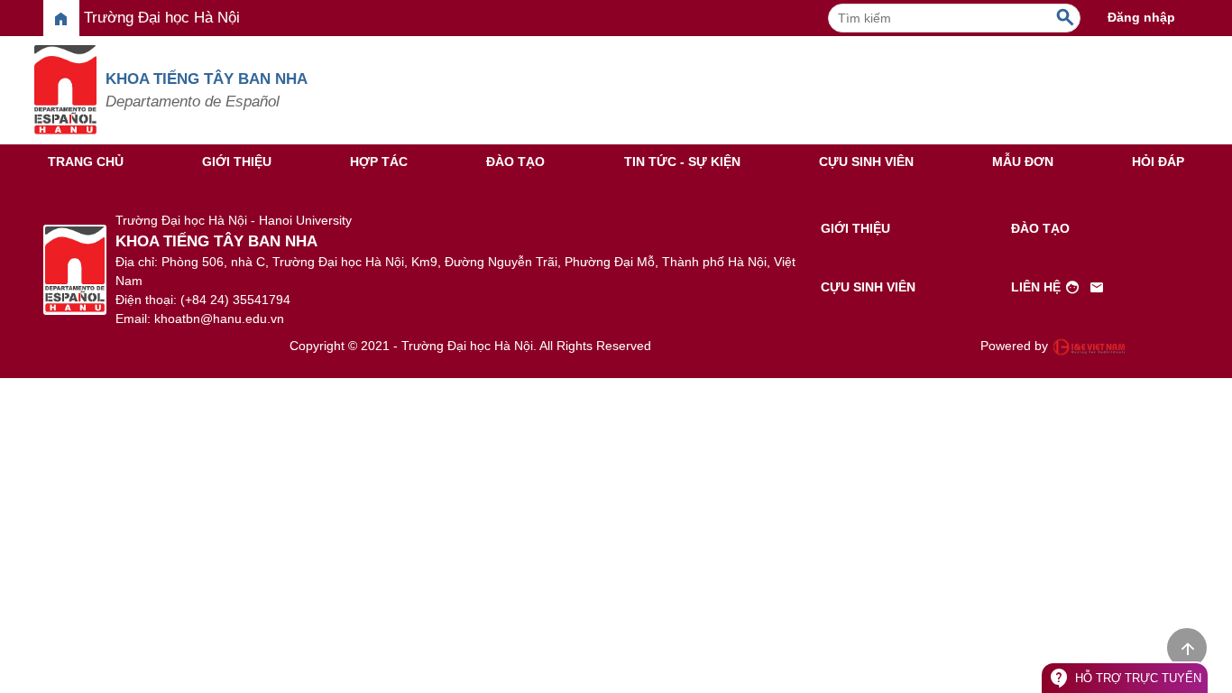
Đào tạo (515, 161)
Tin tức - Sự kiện (682, 161)
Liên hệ (1058, 288)
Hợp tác (379, 161)
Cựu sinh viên (866, 161)
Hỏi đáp (1158, 161)
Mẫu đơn (1022, 161)
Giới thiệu (236, 161)
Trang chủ (86, 161)
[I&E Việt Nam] (1089, 346)
